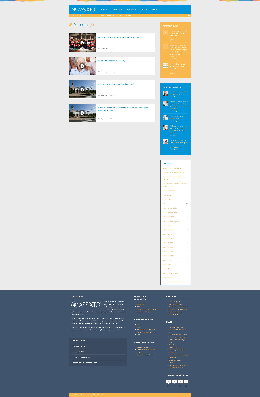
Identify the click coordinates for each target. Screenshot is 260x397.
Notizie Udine (167, 264)
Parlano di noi (167, 277)
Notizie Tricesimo (168, 256)
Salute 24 (172, 362)
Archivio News (79, 340)
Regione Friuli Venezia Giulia (178, 309)
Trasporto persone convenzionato (174, 282)
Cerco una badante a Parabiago (112, 60)
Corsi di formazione (169, 191)
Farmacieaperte (174, 347)
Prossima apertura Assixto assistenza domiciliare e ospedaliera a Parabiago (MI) (124, 109)
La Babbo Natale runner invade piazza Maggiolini (120, 37)
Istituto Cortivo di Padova (145, 355)
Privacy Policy (112, 15)
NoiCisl (139, 307)
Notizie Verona (167, 269)
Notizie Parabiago (168, 247)
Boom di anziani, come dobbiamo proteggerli (179, 93)
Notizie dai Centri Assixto (171, 221)
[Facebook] (73, 15)
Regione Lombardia (175, 312)
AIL (138, 324)
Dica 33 (171, 345)
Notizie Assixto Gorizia (170, 208)
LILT (138, 335)
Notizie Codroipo (168, 217)
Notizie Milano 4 (168, 238)
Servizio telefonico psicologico (179, 365)
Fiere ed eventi (167, 195)
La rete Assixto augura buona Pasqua (177, 117)
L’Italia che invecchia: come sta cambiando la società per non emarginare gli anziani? (178, 129)
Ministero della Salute (176, 304)
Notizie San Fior (168, 251)
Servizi (143, 9)
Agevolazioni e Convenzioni (172, 168)
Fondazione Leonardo (144, 332)
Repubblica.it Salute (175, 360)
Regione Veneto (174, 314)
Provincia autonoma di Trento (178, 307)
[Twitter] (80, 15)
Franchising (130, 9)
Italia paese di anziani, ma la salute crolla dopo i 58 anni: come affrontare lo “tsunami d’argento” (179, 105)
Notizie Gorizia (167, 225)
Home (102, 15)
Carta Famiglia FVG (175, 302)
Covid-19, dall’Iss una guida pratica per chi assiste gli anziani (177, 339)
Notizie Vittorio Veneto (170, 273)
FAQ (121, 15)
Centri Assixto (116, 9)
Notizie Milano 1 (168, 230)
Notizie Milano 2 (168, 234)
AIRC (138, 327)
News (154, 9)
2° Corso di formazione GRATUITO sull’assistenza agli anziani (178, 66)
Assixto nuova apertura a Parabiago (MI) (116, 84)
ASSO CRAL (141, 304)
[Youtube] (84, 15)
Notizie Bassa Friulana (170, 212)
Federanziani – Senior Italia (146, 329)
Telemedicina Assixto (176, 368)
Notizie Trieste (167, 260)
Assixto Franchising (143, 347)
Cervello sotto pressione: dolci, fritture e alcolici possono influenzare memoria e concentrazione (179, 143)
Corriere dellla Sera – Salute (178, 335)
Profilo (103, 9)
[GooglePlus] (77, 15)
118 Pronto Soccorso (176, 327)
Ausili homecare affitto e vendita (173, 173)
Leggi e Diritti (167, 199)
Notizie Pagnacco (168, 243)
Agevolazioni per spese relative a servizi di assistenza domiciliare (179, 33)
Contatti (128, 15)
